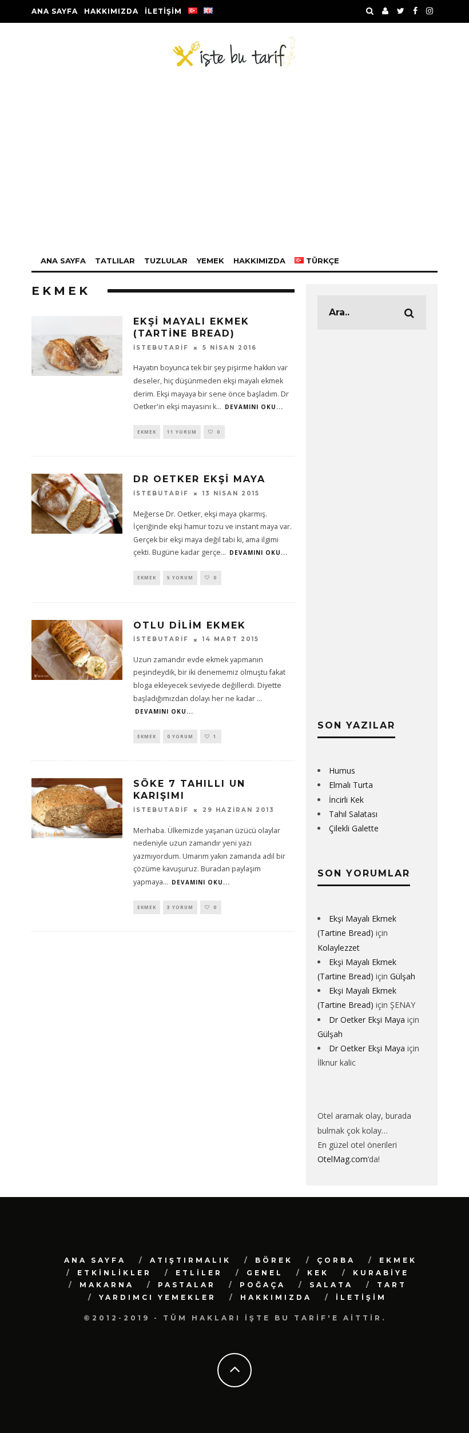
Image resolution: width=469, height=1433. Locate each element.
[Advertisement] (234, 162)
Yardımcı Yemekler (157, 1297)
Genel (265, 1272)
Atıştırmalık (190, 1260)
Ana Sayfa (54, 11)
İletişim (163, 11)
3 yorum (180, 907)
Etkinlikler (114, 1272)
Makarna (107, 1284)
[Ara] (370, 11)
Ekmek (146, 432)
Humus (342, 770)
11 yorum (182, 432)
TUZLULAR (166, 260)
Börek (274, 1260)
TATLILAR (115, 260)
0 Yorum (180, 736)
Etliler (199, 1272)
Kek (318, 1272)
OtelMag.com (342, 1159)
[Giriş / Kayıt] (385, 11)
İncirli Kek (346, 799)
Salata (331, 1284)
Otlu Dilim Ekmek (189, 625)
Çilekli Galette (354, 828)
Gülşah (402, 976)
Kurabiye (381, 1272)
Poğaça (262, 1284)
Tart (392, 1284)
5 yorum (180, 577)
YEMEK (210, 260)
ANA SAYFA (63, 260)
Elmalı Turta (351, 784)
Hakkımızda (111, 11)
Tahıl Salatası (353, 813)
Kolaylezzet (338, 947)
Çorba (336, 1260)
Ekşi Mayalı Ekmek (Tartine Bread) (191, 327)
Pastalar (187, 1284)
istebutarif (161, 347)
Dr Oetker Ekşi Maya (199, 479)
